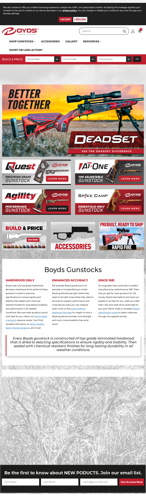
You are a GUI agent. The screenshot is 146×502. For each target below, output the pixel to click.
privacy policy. (70, 10)
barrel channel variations (18, 328)
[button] (22, 41)
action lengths (37, 324)
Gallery (71, 41)
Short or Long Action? (26, 50)
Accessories (50, 41)
